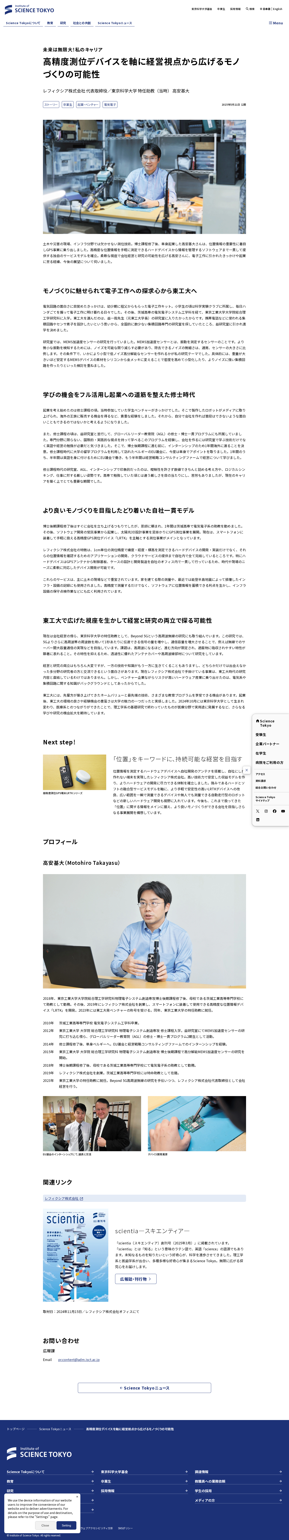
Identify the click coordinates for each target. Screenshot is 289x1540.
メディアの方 (205, 1500)
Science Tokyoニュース (115, 23)
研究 (63, 23)
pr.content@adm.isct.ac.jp (79, 1359)
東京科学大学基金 (201, 9)
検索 (252, 9)
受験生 (261, 734)
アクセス (260, 774)
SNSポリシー (125, 1528)
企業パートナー (267, 743)
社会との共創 (82, 23)
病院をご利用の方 (270, 762)
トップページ (16, 1429)
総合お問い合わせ (266, 787)
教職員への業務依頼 (210, 1481)
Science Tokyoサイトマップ (265, 798)
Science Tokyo (267, 723)
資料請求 (261, 780)
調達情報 (201, 1471)
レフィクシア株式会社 (62, 1198)
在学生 (261, 753)
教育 (50, 23)
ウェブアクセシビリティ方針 (96, 1528)
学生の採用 (203, 1490)
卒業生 (221, 9)
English (277, 9)
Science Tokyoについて (23, 23)
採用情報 (235, 9)
